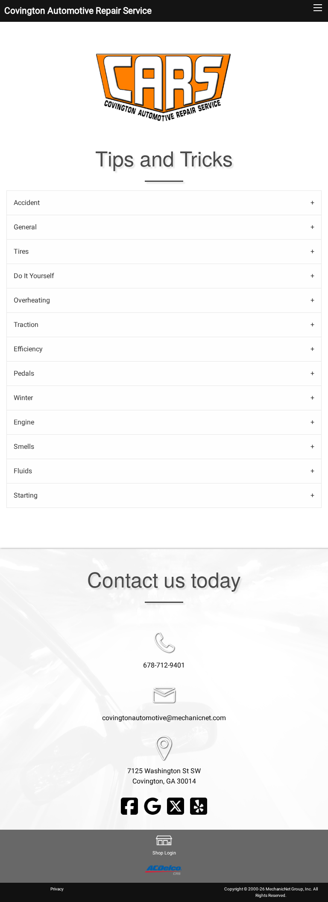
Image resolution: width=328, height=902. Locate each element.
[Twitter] (175, 805)
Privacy (57, 889)
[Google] (152, 805)
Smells (24, 446)
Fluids (23, 471)
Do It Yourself (34, 276)
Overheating (32, 300)
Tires (21, 251)
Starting (26, 495)
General (25, 227)
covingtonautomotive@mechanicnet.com (164, 718)
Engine (24, 422)
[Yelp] (198, 805)
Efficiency (28, 349)
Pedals (24, 373)
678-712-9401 (164, 665)
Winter (23, 398)
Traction (26, 324)
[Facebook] (129, 805)
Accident (27, 203)
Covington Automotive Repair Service (78, 11)
